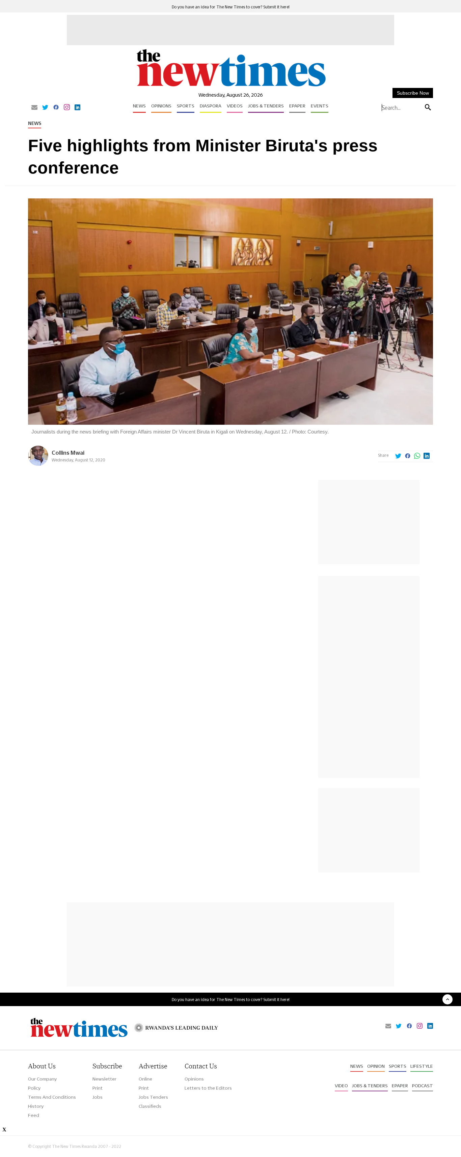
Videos (235, 105)
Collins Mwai (68, 452)
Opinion (376, 1066)
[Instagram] (67, 107)
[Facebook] (56, 107)
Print (97, 1088)
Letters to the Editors (208, 1088)
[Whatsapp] (417, 456)
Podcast (422, 1085)
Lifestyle (421, 1066)
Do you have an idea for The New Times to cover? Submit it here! (231, 7)
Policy (34, 1088)
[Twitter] (45, 107)
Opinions (161, 105)
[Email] (34, 107)
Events (319, 105)
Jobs (97, 1097)
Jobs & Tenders (266, 105)
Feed (33, 1115)
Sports (185, 105)
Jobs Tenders (153, 1097)
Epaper (297, 105)
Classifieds (150, 1106)
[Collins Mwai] (38, 464)
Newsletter (104, 1079)
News (139, 105)
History (36, 1106)
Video (341, 1085)
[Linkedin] (77, 107)
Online (145, 1079)
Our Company (42, 1079)
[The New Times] (230, 87)
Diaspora (210, 105)
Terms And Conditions (52, 1097)
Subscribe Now (413, 93)
